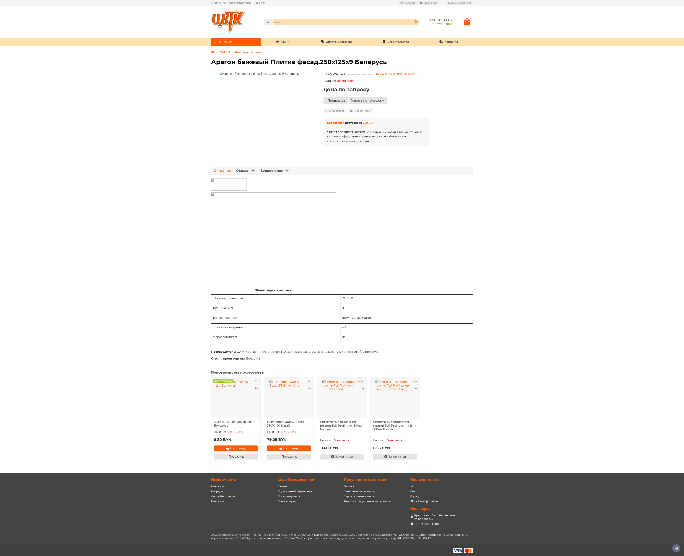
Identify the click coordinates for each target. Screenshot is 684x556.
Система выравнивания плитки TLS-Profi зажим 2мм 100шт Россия (394, 425)
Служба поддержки (296, 480)
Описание (222, 170)
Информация (223, 480)
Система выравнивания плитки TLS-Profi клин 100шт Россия (341, 425)
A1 (411, 486)
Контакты (451, 41)
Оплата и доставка (240, 2)
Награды (217, 491)
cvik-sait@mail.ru (426, 501)
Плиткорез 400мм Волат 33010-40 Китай (285, 423)
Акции (285, 41)
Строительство (398, 41)
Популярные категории (366, 480)
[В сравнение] (256, 388)
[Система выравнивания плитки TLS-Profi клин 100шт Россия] (342, 398)
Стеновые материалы (359, 491)
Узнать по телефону (367, 100)
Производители (289, 496)
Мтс (413, 491)
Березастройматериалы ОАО (396, 73)
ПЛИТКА (225, 52)
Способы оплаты (223, 496)
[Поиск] (415, 22)
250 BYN (369, 122)
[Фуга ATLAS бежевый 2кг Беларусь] (236, 398)
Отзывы (245, 170)
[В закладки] (256, 381)
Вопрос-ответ (274, 170)
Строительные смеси (359, 496)
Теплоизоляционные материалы (367, 501)
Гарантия (259, 2)
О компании (218, 2)
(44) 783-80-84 (440, 20)
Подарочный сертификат (296, 491)
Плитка (349, 486)
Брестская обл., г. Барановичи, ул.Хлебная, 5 (435, 517)
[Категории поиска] (268, 22)
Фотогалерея (287, 501)
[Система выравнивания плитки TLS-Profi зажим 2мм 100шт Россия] (395, 398)
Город (414, 496)
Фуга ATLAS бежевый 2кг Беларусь (233, 423)
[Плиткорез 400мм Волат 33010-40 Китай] (289, 398)
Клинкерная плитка (249, 52)
